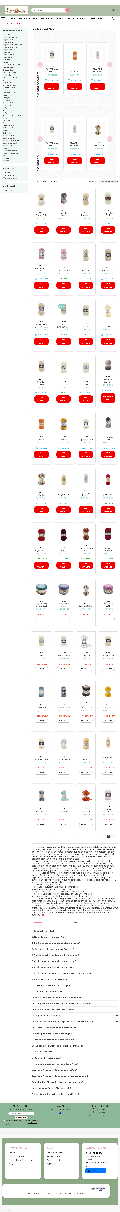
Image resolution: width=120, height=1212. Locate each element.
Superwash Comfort (11, 153)
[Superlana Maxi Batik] (86, 534)
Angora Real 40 (9, 50)
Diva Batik (7, 82)
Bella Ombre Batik (63, 605)
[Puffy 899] (63, 796)
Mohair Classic (8, 105)
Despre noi (13, 1152)
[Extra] (41, 641)
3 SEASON (108, 495)
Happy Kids (7, 95)
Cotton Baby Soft (9, 72)
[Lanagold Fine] (108, 641)
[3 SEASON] (108, 479)
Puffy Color (7, 110)
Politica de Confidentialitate (21, 1160)
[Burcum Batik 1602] (41, 254)
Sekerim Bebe (8, 128)
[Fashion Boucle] (63, 692)
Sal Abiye (6, 120)
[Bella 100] (86, 255)
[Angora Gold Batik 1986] (108, 365)
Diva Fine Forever (98, 70)
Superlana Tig (8, 148)
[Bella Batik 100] (41, 796)
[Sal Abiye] (63, 535)
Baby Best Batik (9, 55)
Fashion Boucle (9, 93)
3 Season (6, 35)
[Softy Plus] (108, 692)
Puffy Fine (7, 113)
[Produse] (3, 19)
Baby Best (7, 52)
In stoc (7, 173)
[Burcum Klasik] (108, 255)
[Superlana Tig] (63, 744)
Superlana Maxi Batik (11, 140)
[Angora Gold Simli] (108, 198)
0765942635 (100, 1113)
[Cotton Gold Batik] (108, 423)
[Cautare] (67, 10)
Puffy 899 (63, 811)
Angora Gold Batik (10, 42)
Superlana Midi (9, 145)
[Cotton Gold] (41, 309)
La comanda (10, 178)
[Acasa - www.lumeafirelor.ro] (16, 10)
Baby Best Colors (9, 57)
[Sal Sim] (63, 367)
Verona (6, 158)
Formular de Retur (55, 1160)
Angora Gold (8, 40)
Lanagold (6, 98)
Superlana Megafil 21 (108, 549)
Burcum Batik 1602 (41, 269)
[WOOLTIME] (63, 479)
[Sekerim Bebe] (86, 367)
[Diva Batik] (41, 692)
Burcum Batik (8, 67)
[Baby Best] (86, 199)
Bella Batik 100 (8, 62)
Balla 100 (6, 60)
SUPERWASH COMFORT (108, 810)
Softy (5, 130)
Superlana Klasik (9, 135)
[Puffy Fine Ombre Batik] (86, 691)
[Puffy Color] (97, 130)
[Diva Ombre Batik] (108, 589)
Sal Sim (6, 123)
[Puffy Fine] (86, 796)
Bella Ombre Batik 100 (11, 65)
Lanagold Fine (8, 100)
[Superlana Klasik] (41, 366)
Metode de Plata (54, 1152)
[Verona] (86, 744)
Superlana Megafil (10, 143)
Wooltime (7, 161)
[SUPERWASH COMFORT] (108, 795)
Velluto (5, 156)
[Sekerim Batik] (63, 255)
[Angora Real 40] (41, 535)
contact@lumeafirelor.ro (100, 1116)
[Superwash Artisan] (108, 743)
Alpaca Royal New (10, 37)
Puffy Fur (6, 118)
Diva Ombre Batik (10, 85)
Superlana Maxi (9, 138)
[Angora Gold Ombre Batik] (41, 589)
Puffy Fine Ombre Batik (12, 115)
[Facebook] (60, 1114)
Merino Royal (8, 103)
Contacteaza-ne (97, 1171)
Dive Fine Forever (10, 87)
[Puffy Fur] (86, 641)
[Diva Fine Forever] (97, 54)
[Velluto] (63, 424)
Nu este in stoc (10, 175)
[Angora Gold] (41, 199)
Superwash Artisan (10, 151)
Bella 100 (86, 271)
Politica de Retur (54, 1156)
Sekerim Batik (8, 125)
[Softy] (75, 56)
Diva (5, 80)
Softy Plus (7, 133)
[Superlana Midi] (41, 744)
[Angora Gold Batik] (63, 198)
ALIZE (7, 190)
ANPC (49, 1164)
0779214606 (100, 1109)
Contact (101, 18)
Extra (5, 90)
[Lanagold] (86, 310)
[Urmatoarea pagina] (114, 836)
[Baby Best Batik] (86, 590)
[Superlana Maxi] (52, 54)
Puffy (5, 108)
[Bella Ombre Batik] (63, 589)
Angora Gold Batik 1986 (108, 381)
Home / (6, 23)
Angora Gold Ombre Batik (13, 45)
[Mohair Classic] (63, 641)
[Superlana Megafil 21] (108, 534)
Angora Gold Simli (10, 47)
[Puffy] (108, 310)
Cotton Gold (8, 75)
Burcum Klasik (8, 70)
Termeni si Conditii (17, 1156)
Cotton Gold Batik (10, 77)
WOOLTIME (63, 495)
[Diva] (63, 309)
